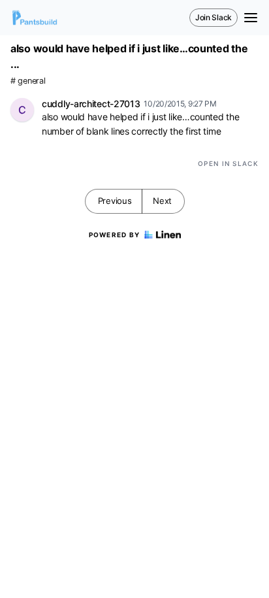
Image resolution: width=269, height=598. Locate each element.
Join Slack (213, 17)
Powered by (114, 235)
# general (27, 81)
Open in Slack (228, 163)
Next (162, 200)
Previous (115, 200)
